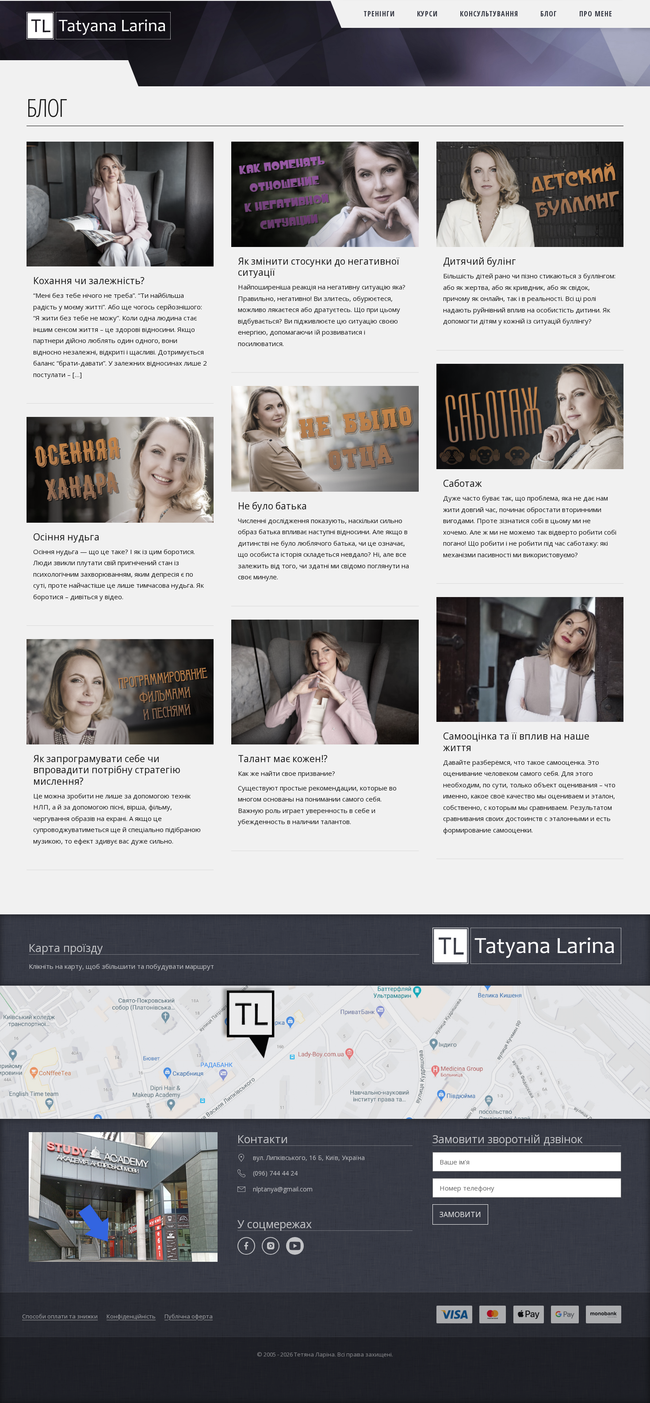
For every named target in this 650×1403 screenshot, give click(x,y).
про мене (595, 14)
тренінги (379, 14)
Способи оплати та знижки (60, 1316)
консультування (489, 14)
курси (427, 14)
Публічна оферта (188, 1316)
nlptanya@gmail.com (283, 1189)
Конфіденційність (131, 1316)
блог (548, 14)
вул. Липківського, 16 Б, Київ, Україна (309, 1157)
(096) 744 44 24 (275, 1173)
